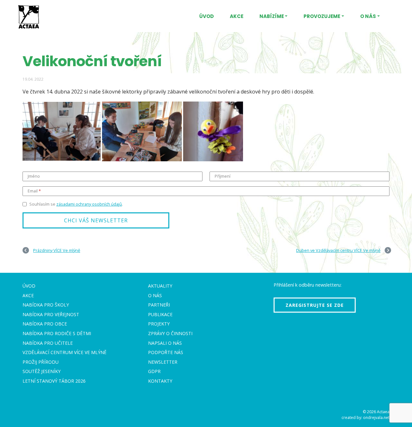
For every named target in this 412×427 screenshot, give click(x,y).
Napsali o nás (165, 343)
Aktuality (160, 286)
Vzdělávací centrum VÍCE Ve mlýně (65, 352)
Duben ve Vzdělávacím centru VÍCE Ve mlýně (338, 250)
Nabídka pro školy (46, 305)
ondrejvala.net (376, 417)
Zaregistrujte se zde (315, 305)
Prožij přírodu (41, 362)
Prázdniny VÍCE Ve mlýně (56, 250)
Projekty (159, 324)
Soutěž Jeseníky (42, 371)
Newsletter (162, 362)
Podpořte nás (165, 352)
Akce (236, 16)
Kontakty (160, 381)
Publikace (160, 314)
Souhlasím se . (76, 204)
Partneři (159, 305)
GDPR (154, 371)
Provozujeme (322, 16)
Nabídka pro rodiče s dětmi (57, 333)
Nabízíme (271, 16)
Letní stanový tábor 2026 (54, 381)
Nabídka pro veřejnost (51, 314)
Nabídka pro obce (45, 324)
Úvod (206, 16)
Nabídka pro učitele (48, 343)
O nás (368, 16)
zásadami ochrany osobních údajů (89, 204)
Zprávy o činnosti (170, 333)
